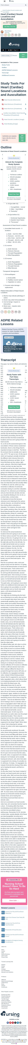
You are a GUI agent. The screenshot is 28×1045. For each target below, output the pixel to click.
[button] (4, 1)
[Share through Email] (16, 35)
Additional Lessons (8, 75)
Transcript (5, 72)
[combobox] (12, 5)
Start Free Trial (14, 194)
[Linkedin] (18, 1023)
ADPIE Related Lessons (10, 70)
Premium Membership (14, 158)
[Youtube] (10, 1023)
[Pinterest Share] (12, 35)
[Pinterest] (13, 1023)
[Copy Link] (19, 35)
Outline (4, 67)
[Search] (26, 5)
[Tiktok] (20, 1023)
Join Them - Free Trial (22, 138)
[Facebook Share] (2, 35)
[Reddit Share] (5, 35)
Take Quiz (23, 55)
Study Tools (6, 65)
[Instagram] (15, 1023)
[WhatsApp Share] (9, 35)
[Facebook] (8, 1023)
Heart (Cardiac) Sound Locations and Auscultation (12, 11)
